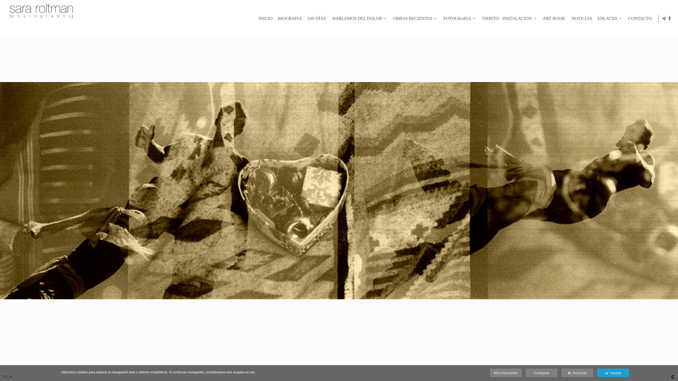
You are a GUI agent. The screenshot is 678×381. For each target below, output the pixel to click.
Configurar (541, 373)
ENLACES (607, 18)
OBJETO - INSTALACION (507, 18)
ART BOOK (554, 18)
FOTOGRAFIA (457, 18)
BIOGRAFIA (290, 18)
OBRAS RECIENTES (412, 18)
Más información (506, 373)
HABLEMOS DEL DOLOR (357, 18)
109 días (316, 18)
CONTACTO (640, 18)
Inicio (265, 18)
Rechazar (579, 373)
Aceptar (615, 373)
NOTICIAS (582, 18)
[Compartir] (664, 18)
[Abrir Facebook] (669, 18)
